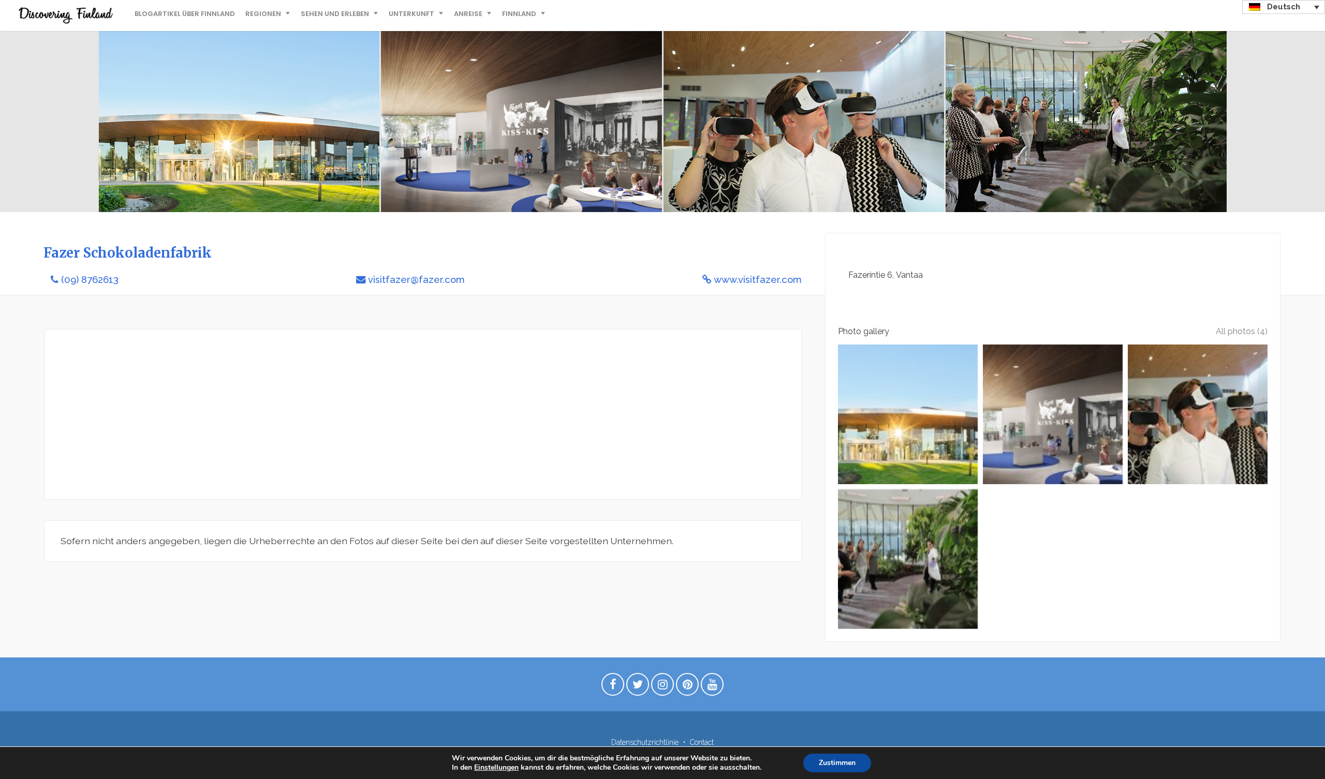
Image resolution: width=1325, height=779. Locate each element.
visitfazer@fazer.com (416, 279)
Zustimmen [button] (837, 763)
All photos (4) (1242, 331)
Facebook (612, 687)
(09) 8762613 (90, 279)
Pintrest (687, 687)
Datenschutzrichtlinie (645, 742)
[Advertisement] (371, 414)
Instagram (662, 687)
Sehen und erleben (335, 14)
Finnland (519, 14)
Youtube (712, 687)
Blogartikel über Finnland (185, 14)
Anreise (468, 14)
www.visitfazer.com (758, 279)
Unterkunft (411, 14)
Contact (702, 742)
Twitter (637, 687)
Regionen (263, 14)
